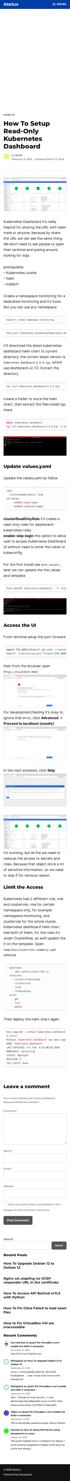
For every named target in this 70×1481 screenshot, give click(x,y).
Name (8, 1150)
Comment (11, 1110)
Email (8, 1168)
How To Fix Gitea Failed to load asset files (35, 1310)
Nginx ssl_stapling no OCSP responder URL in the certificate (31, 1280)
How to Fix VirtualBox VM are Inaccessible (29, 1325)
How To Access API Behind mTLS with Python (32, 1295)
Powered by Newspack (18, 1474)
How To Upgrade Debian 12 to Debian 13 (29, 1265)
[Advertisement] (35, 55)
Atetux (11, 4)
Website (9, 1186)
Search (8, 1239)
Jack (19, 155)
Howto (9, 114)
